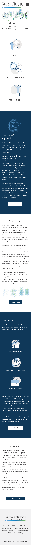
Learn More (14, 204)
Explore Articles (15, 499)
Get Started (15, 428)
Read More (15, 302)
